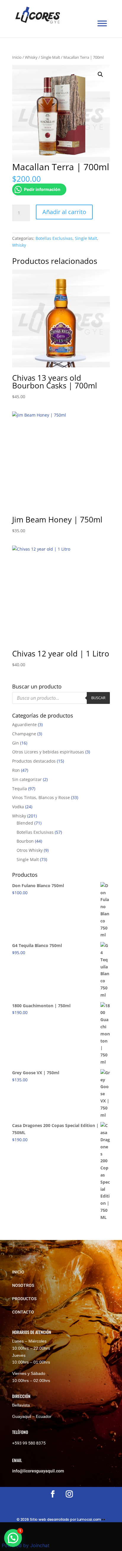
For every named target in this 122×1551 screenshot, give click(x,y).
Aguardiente (24, 724)
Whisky (31, 57)
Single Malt (50, 57)
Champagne (24, 734)
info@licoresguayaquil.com (38, 1471)
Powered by (25, 1545)
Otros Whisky (30, 850)
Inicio (17, 57)
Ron (16, 770)
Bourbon (25, 841)
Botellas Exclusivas (54, 238)
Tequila (19, 788)
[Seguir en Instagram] (69, 1494)
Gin (15, 743)
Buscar (98, 697)
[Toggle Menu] (102, 23)
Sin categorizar (27, 779)
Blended (25, 823)
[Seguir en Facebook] (53, 1494)
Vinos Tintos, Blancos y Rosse (41, 797)
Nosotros (23, 1285)
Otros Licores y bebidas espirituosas (48, 752)
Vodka (18, 806)
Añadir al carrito (64, 212)
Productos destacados (34, 761)
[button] (100, 74)
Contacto (23, 1312)
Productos (24, 1298)
